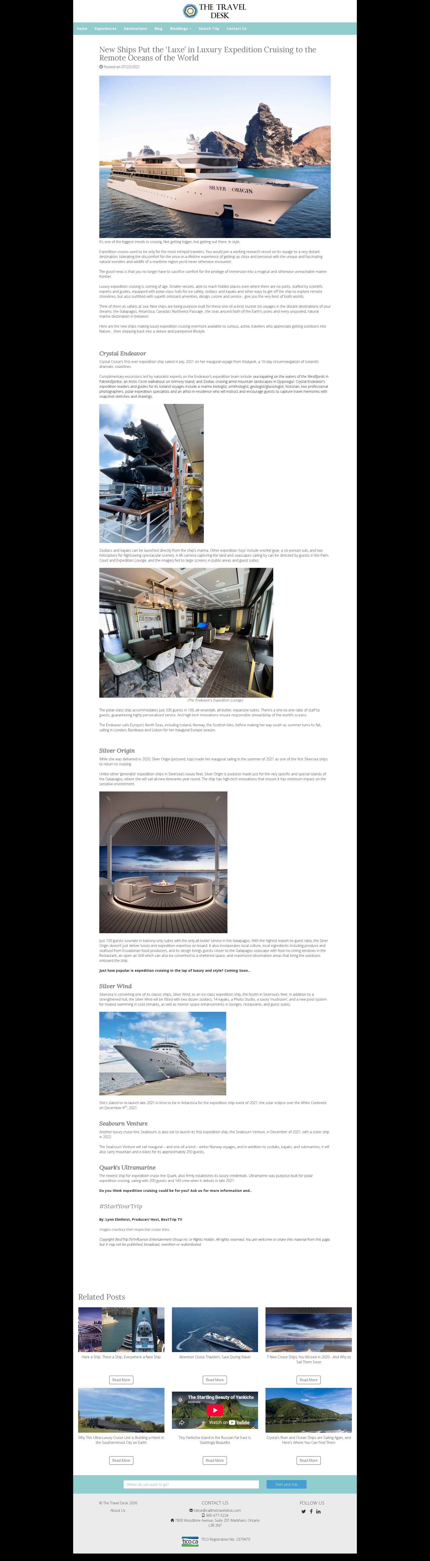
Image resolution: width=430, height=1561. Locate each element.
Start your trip (286, 1484)
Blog (158, 28)
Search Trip (209, 28)
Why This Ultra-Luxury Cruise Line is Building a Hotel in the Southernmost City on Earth (121, 1440)
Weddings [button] (179, 28)
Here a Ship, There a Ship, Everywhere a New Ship (121, 1357)
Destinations (135, 28)
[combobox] (191, 1484)
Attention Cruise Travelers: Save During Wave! (215, 1357)
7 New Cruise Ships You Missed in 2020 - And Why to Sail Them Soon (309, 1359)
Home (82, 28)
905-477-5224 (217, 1515)
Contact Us (237, 28)
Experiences (105, 28)
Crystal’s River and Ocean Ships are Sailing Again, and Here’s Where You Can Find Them (309, 1440)
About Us (117, 1510)
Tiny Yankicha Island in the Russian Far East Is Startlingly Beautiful (215, 1440)
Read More (121, 1379)
